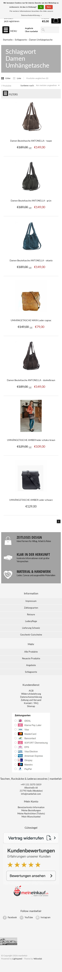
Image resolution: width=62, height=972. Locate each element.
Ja (41, 7)
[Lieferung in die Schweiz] (31, 896)
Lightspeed (17, 959)
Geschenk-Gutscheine (31, 635)
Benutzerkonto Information (31, 807)
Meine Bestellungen (31, 811)
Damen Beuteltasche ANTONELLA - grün (31, 201)
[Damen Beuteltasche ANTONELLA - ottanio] (31, 254)
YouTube (29, 917)
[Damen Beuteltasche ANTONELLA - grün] (31, 194)
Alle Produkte (31, 652)
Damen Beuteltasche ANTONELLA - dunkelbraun (31, 380)
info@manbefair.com (31, 794)
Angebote (29, 28)
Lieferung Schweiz (31, 628)
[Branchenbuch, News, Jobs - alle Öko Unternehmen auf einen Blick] (8, 944)
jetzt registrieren (11, 21)
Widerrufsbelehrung (31, 694)
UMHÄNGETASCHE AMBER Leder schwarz (31, 500)
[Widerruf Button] (31, 843)
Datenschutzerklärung (31, 697)
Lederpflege (31, 621)
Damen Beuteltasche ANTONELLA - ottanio (31, 261)
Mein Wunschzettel (31, 817)
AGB (31, 691)
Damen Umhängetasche (41, 40)
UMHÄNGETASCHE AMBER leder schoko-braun (31, 440)
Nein (49, 7)
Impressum (31, 601)
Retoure (31, 615)
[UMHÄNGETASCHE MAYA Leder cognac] (31, 314)
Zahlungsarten (31, 608)
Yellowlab (37, 959)
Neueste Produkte (31, 659)
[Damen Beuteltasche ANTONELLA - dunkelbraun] (31, 374)
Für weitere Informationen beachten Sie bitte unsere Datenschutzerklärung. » (31, 13)
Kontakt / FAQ (31, 703)
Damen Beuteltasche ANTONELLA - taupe (31, 141)
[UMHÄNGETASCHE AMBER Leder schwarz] (31, 493)
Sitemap (31, 706)
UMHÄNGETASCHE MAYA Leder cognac (31, 320)
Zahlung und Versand (31, 700)
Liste (19, 78)
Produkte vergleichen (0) (37, 78)
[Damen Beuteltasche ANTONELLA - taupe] (31, 134)
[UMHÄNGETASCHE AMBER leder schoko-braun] (31, 434)
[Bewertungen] (31, 884)
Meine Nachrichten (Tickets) (31, 814)
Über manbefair (31, 31)
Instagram (45, 917)
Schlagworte (21, 40)
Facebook (12, 917)
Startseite (8, 40)
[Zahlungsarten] (31, 772)
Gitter (8, 78)
